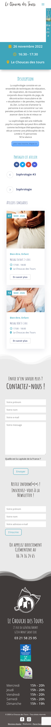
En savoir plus (20, 277)
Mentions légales (14, 724)
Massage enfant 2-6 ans (20, 259)
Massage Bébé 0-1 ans (19, 323)
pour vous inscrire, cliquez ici (25, 143)
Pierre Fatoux (38, 724)
